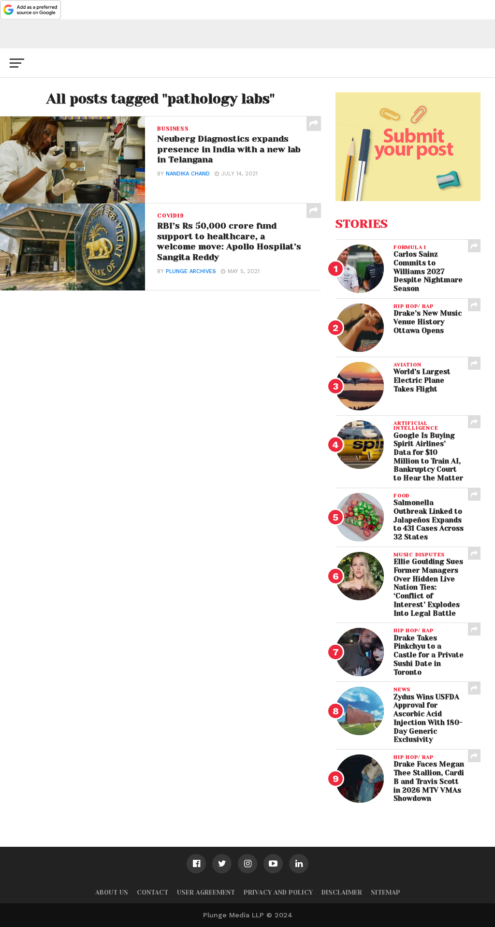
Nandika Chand (188, 174)
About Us (111, 892)
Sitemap (385, 892)
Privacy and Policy (278, 892)
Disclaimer (341, 892)
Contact (152, 892)
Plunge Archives (191, 271)
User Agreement (206, 892)
